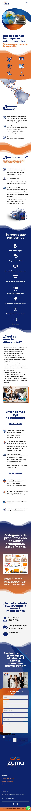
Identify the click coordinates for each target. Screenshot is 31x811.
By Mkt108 (15, 810)
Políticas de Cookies (7, 781)
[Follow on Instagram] (17, 803)
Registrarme (23, 740)
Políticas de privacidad (8, 778)
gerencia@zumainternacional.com (14, 794)
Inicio (3, 784)
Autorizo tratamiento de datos (12, 737)
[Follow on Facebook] (13, 803)
